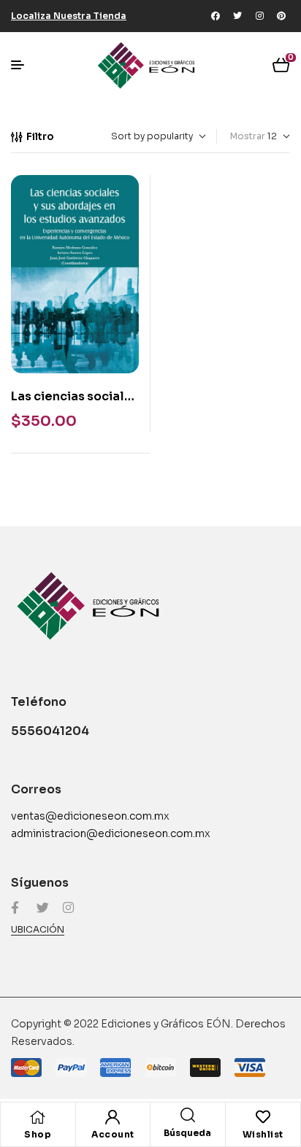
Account (112, 1134)
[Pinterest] (281, 16)
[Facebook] (215, 16)
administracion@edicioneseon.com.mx (110, 833)
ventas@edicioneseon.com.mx (90, 816)
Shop (37, 1134)
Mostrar (247, 136)
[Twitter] (237, 16)
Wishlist (263, 1134)
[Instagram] (259, 16)
